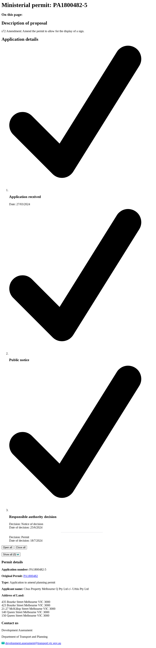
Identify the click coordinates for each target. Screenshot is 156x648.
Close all (20, 547)
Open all (7, 547)
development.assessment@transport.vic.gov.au (33, 643)
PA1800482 (30, 576)
